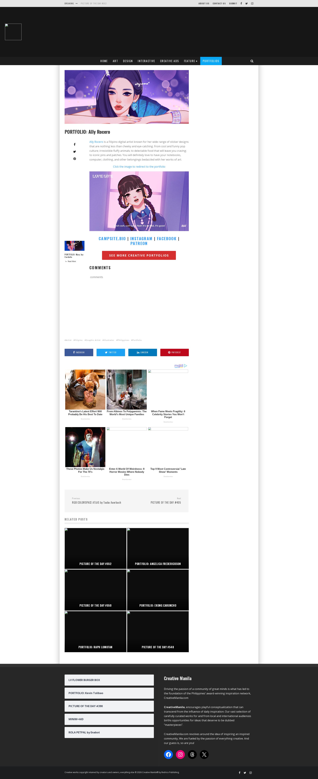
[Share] (74, 144)
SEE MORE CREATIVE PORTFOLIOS (139, 255)
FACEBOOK (167, 238)
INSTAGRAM (141, 238)
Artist (69, 340)
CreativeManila (174, 707)
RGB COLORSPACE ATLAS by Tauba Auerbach (96, 501)
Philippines (123, 340)
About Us (204, 3)
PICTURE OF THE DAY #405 (166, 501)
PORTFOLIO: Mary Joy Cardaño (74, 256)
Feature (189, 61)
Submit (233, 3)
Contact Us (219, 3)
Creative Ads (169, 61)
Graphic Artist (93, 340)
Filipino (79, 340)
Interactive (146, 61)
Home (104, 61)
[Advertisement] (213, 32)
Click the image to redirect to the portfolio (139, 166)
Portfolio (137, 340)
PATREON (139, 243)
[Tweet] (74, 151)
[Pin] (74, 158)
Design (128, 61)
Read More (71, 261)
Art (115, 61)
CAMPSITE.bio (112, 238)
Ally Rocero (96, 142)
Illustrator (109, 340)
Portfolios (211, 61)
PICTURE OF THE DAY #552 (94, 3)
